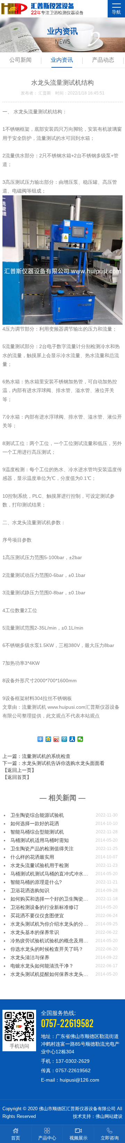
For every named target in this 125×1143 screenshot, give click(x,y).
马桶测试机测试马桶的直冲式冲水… (49, 874)
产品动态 (103, 60)
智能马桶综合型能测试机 (37, 832)
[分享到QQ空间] (48, 739)
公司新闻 (20, 60)
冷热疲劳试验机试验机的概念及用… (49, 940)
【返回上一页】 (19, 770)
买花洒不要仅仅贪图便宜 (37, 915)
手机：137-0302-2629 (65, 1061)
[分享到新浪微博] (56, 739)
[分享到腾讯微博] (64, 739)
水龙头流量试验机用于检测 (39, 865)
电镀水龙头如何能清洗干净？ (42, 966)
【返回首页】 (17, 777)
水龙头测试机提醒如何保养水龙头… (49, 974)
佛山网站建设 (109, 1116)
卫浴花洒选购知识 (29, 890)
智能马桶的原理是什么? (36, 882)
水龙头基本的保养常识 (34, 932)
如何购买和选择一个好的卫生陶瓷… (49, 899)
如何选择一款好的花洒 (34, 823)
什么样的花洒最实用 (32, 857)
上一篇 (36, 756)
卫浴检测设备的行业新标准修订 (44, 907)
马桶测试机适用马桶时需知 (39, 840)
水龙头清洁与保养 (29, 957)
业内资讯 (62, 60)
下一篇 (53, 763)
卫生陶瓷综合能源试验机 (37, 815)
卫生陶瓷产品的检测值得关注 (42, 848)
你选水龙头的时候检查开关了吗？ (46, 949)
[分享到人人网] (72, 739)
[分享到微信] (80, 739)
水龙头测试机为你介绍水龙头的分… (49, 924)
